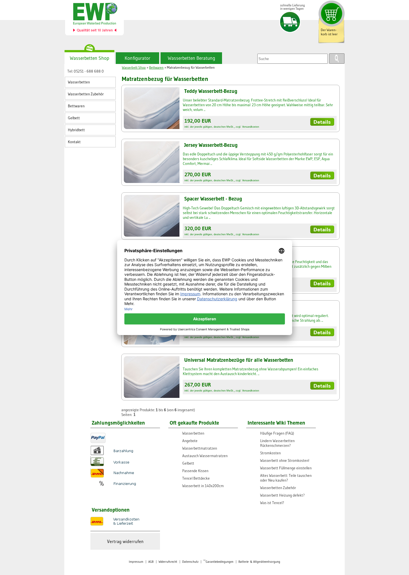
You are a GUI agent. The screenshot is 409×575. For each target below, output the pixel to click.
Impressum (136, 562)
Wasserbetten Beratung (191, 58)
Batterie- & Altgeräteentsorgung (259, 562)
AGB (151, 562)
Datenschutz (190, 562)
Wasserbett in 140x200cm (203, 486)
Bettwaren (76, 106)
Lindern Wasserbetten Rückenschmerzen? (277, 443)
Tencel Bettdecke (196, 478)
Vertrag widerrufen (125, 541)
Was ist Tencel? (272, 502)
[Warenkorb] (331, 13)
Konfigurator (137, 58)
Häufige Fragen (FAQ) (277, 433)
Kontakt (74, 142)
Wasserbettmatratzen (199, 448)
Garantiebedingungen (218, 562)
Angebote (190, 440)
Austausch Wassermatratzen (205, 455)
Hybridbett (76, 130)
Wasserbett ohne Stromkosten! (284, 460)
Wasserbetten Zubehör (86, 94)
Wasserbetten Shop (89, 58)
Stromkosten (270, 453)
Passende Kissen (195, 471)
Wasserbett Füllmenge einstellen (286, 468)
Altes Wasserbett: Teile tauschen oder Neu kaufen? (286, 478)
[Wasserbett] (97, 18)
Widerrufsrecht (168, 562)
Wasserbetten (79, 82)
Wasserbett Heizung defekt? (282, 495)
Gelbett (74, 118)
